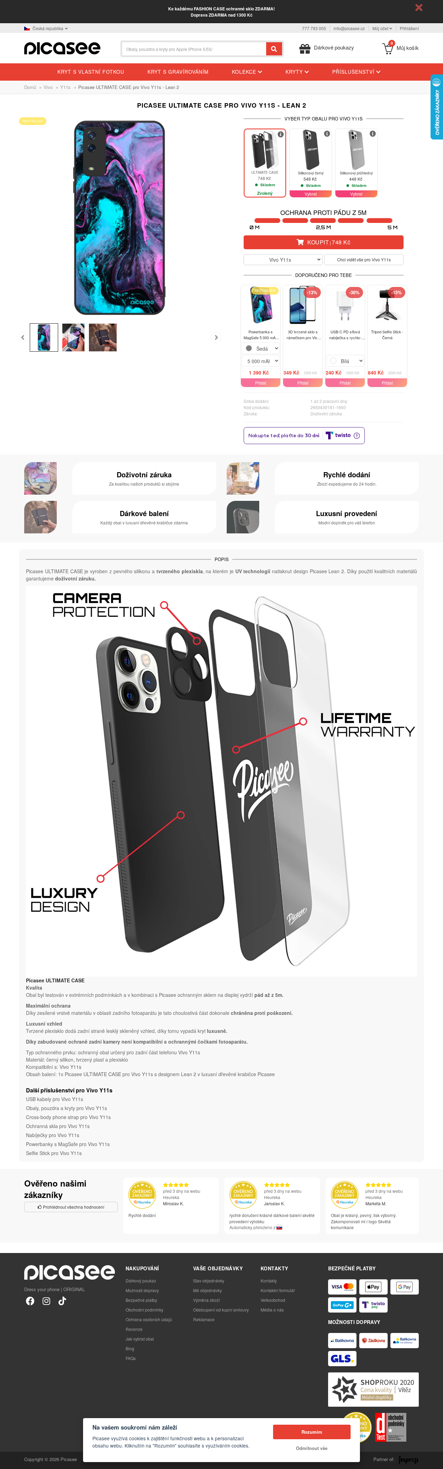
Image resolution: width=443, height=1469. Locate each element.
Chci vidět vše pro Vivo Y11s (364, 259)
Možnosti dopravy (142, 1290)
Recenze (134, 1329)
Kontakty (269, 1280)
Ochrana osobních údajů (149, 1319)
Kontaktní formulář (278, 1290)
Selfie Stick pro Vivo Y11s (54, 1153)
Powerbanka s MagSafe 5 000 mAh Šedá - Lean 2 (261, 334)
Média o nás (272, 1310)
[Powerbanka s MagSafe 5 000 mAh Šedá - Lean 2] (260, 305)
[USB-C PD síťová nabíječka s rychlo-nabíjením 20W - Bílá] (345, 305)
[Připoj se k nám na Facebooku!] (30, 1300)
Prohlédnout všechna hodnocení (73, 1207)
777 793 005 (314, 28)
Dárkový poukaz (141, 1280)
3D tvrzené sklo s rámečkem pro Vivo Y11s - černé (303, 334)
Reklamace (204, 1319)
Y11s (65, 87)
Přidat (260, 383)
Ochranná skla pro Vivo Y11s (58, 1126)
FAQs (131, 1358)
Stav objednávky (208, 1280)
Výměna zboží (206, 1300)
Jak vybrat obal (140, 1339)
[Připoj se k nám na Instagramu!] (46, 1300)
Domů (30, 87)
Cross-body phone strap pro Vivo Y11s (68, 1117)
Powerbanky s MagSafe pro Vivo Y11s (68, 1144)
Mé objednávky (207, 1290)
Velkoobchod (273, 1300)
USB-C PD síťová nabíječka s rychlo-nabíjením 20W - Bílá (345, 334)
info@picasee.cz (349, 28)
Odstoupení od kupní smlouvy (221, 1310)
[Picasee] (62, 48)
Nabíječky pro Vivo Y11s (52, 1135)
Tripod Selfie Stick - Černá (387, 334)
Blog (130, 1348)
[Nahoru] (9, 1460)
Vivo (48, 87)
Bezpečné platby (141, 1300)
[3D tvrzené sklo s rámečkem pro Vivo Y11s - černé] (303, 305)
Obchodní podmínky (144, 1310)
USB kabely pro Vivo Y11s (54, 1099)
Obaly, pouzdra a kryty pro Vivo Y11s (66, 1108)
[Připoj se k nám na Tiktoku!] (62, 1300)
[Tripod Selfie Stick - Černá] (387, 305)
